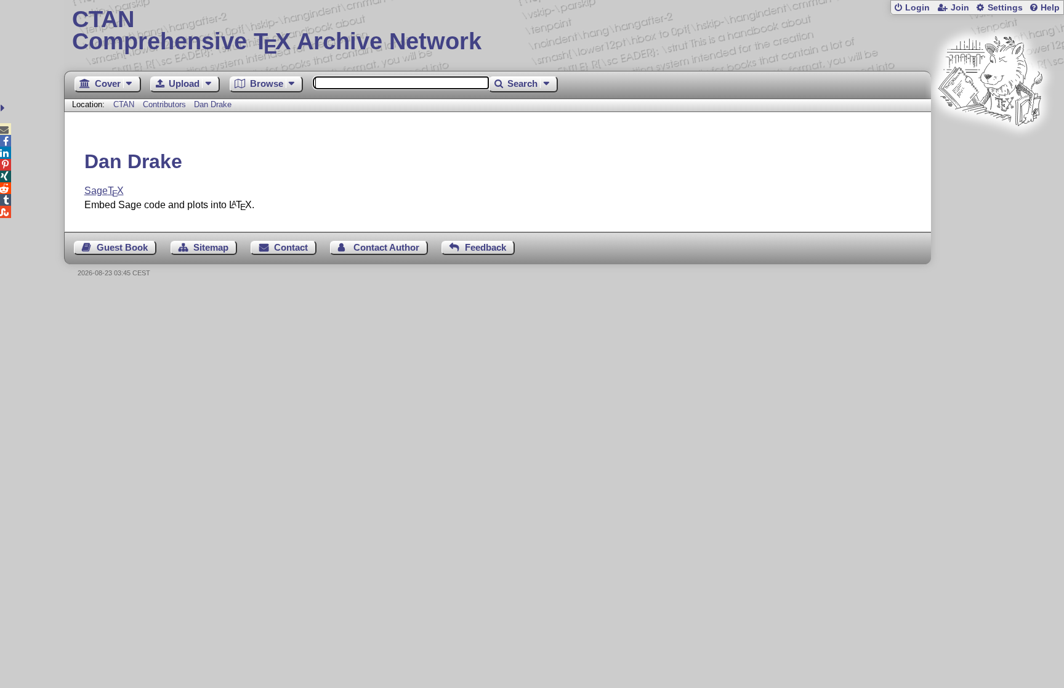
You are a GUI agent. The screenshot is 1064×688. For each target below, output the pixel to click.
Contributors (164, 104)
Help (1050, 7)
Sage (104, 190)
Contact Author (386, 247)
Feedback (485, 247)
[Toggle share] (4, 108)
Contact (291, 247)
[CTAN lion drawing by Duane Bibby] (990, 149)
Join (960, 7)
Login (917, 7)
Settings (1005, 7)
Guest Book (122, 247)
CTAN (123, 104)
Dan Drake (213, 104)
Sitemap (210, 247)
